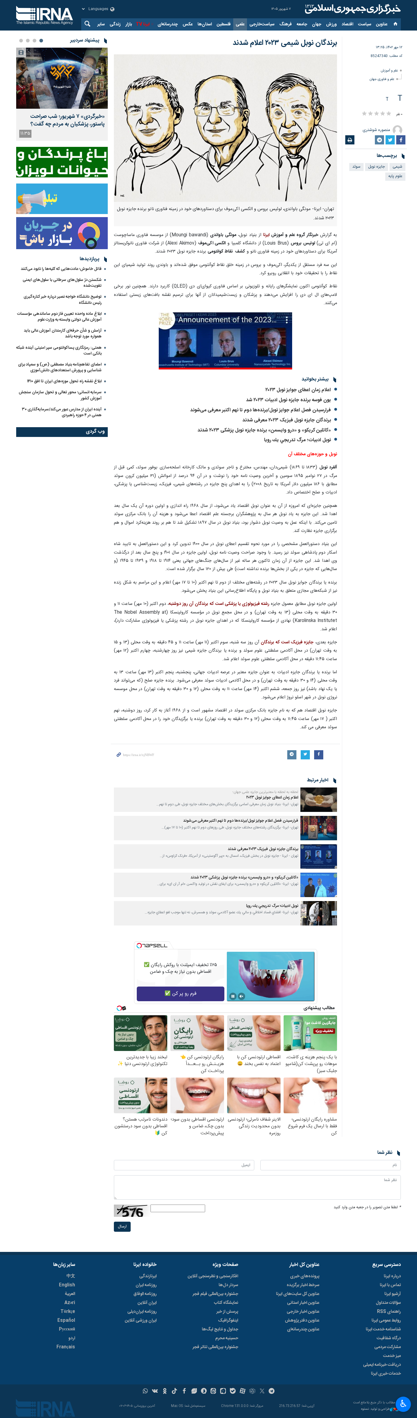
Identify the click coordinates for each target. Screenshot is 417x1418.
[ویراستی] (194, 1392)
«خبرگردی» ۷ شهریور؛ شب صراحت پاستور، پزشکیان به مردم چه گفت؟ (67, 120)
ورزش (331, 24)
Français (65, 1347)
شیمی (397, 167)
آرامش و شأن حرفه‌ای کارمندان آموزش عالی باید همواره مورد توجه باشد (63, 333)
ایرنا (352, 9)
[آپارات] (242, 1392)
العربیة (70, 1294)
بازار (128, 24)
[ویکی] (155, 1392)
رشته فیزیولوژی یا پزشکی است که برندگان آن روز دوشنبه (219, 604)
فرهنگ (285, 24)
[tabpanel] (62, 94)
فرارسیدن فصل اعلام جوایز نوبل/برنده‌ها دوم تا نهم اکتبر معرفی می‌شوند (260, 410)
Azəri (69, 1303)
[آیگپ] (223, 1392)
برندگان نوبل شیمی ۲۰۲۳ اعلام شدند (285, 43)
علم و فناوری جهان (382, 79)
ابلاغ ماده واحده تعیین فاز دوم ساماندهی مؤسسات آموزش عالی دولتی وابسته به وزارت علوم (59, 317)
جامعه (302, 24)
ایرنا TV (143, 24)
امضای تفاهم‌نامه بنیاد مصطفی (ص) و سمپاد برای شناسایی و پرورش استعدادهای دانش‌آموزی (60, 367)
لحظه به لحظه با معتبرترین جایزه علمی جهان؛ (265, 792)
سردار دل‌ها (228, 1285)
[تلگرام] (272, 1392)
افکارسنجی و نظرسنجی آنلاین (213, 1276)
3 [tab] (28, 40)
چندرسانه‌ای (168, 24)
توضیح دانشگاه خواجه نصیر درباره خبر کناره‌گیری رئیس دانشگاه (63, 299)
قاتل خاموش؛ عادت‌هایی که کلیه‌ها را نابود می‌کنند (61, 269)
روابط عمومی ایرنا (386, 1320)
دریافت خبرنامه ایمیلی (382, 1365)
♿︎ (403, 1403)
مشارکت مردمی (387, 1347)
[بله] (233, 1392)
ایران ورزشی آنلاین (141, 1320)
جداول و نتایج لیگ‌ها (220, 1329)
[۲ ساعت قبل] (62, 78)
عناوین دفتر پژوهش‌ (302, 1320)
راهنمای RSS (389, 1311)
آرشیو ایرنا (392, 1294)
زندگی (115, 24)
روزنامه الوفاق (145, 1294)
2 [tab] (34, 40)
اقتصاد (347, 24)
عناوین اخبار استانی (303, 1303)
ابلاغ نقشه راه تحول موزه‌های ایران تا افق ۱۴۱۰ (64, 381)
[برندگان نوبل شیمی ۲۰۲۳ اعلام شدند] (225, 128)
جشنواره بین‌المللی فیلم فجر (215, 1294)
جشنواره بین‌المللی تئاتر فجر (215, 1347)
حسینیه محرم (226, 1338)
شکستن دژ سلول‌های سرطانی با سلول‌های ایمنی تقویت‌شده (62, 283)
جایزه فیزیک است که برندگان (287, 642)
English (67, 1285)
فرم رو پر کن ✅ (181, 994)
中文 (71, 1276)
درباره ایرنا (392, 1276)
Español (66, 1320)
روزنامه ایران (146, 1285)
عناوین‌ (381, 24)
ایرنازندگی (148, 1276)
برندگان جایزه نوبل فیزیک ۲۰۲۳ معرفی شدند (286, 420)
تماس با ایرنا (390, 1285)
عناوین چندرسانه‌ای (303, 1329)
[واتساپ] (145, 1392)
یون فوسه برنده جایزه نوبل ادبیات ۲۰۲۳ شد (288, 400)
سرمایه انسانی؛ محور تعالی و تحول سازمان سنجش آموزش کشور (60, 395)
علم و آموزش (389, 71)
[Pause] (233, 996)
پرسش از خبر (227, 1311)
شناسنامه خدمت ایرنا (383, 1329)
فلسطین (224, 24)
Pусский (67, 1329)
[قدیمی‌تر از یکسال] (318, 799)
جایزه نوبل (376, 167)
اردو (71, 1338)
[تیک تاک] (174, 1392)
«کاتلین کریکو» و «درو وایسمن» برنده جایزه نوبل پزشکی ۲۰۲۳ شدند (264, 430)
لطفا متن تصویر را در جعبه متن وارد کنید (367, 1207)
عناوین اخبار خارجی (303, 1311)
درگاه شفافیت (389, 1338)
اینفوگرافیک (228, 1320)
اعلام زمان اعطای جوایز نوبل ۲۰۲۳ (298, 390)
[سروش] (204, 1392)
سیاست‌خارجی (261, 24)
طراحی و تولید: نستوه (375, 1409)
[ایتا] (213, 1392)
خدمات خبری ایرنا (386, 1373)
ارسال (122, 1226)
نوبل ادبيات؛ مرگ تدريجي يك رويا (297, 440)
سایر (101, 24)
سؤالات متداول (388, 1303)
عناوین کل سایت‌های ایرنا (297, 1294)
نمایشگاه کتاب (226, 1303)
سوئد (356, 167)
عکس (188, 24)
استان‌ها (205, 24)
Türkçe (67, 1311)
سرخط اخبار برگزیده (303, 1285)
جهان (316, 24)
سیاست (364, 24)
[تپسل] (139, 946)
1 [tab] (41, 40)
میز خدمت (392, 1356)
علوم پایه (395, 176)
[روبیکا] (252, 1392)
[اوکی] (165, 1392)
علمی (240, 24)
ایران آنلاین (147, 1303)
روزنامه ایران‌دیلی (142, 1311)
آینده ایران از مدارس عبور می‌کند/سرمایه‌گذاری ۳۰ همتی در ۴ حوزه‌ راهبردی (62, 412)
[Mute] (241, 996)
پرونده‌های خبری (304, 1276)
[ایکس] (262, 1392)
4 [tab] (21, 40)
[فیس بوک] (184, 1392)
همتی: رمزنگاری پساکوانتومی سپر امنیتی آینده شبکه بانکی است (59, 350)
